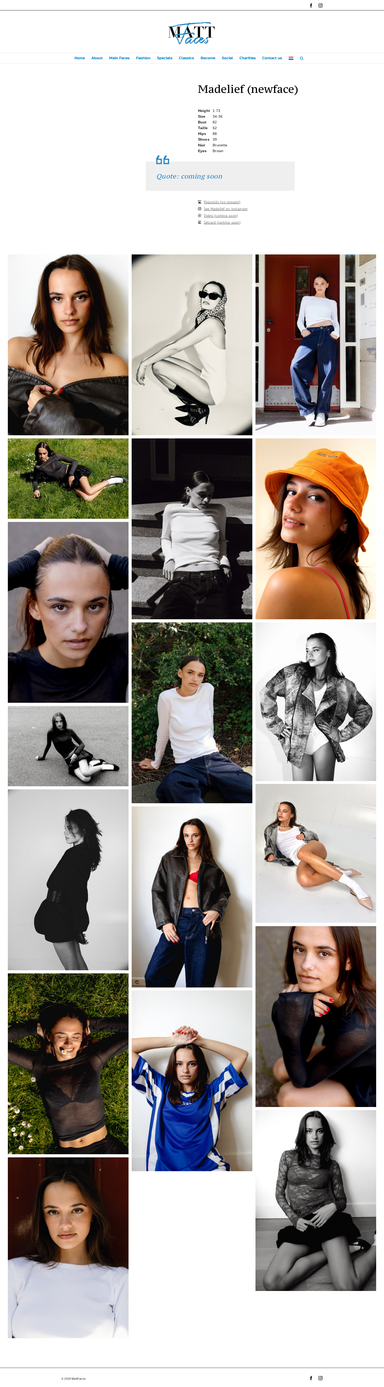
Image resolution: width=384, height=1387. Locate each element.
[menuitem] (291, 58)
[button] (301, 58)
